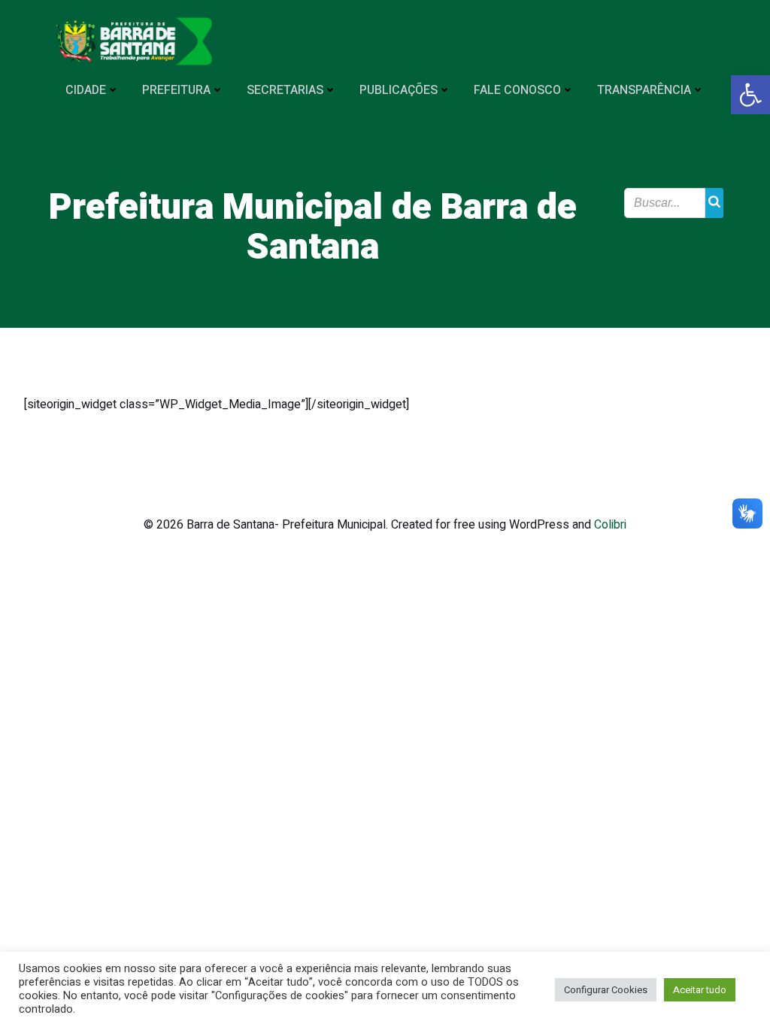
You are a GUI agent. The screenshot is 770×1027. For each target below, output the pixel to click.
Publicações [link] (398, 90)
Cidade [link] (85, 90)
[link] (750, 94)
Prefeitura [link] (176, 90)
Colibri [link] (610, 525)
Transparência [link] (644, 90)
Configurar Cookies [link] (605, 990)
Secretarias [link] (285, 90)
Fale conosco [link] (517, 90)
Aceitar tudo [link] (699, 990)
